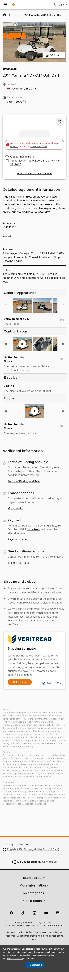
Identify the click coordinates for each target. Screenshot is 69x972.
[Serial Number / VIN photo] (62, 320)
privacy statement (15, 958)
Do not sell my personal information (22, 925)
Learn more (54, 682)
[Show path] (15, 15)
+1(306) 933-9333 (18, 563)
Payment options (18, 540)
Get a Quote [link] (20, 682)
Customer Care (38, 146)
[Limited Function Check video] (62, 358)
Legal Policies (44, 922)
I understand (35, 965)
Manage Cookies (40, 955)
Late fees (33, 529)
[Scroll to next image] (63, 305)
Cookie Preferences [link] (54, 925)
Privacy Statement (23, 922)
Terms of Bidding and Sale (24, 481)
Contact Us (49, 861)
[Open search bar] (54, 4)
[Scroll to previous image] (6, 305)
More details (15, 508)
